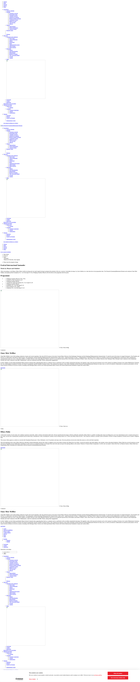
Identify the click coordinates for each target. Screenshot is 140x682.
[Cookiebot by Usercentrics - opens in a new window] (19, 679)
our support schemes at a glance (11, 123)
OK (4, 553)
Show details (32, 679)
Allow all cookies (118, 673)
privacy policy (98, 675)
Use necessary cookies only (118, 677)
